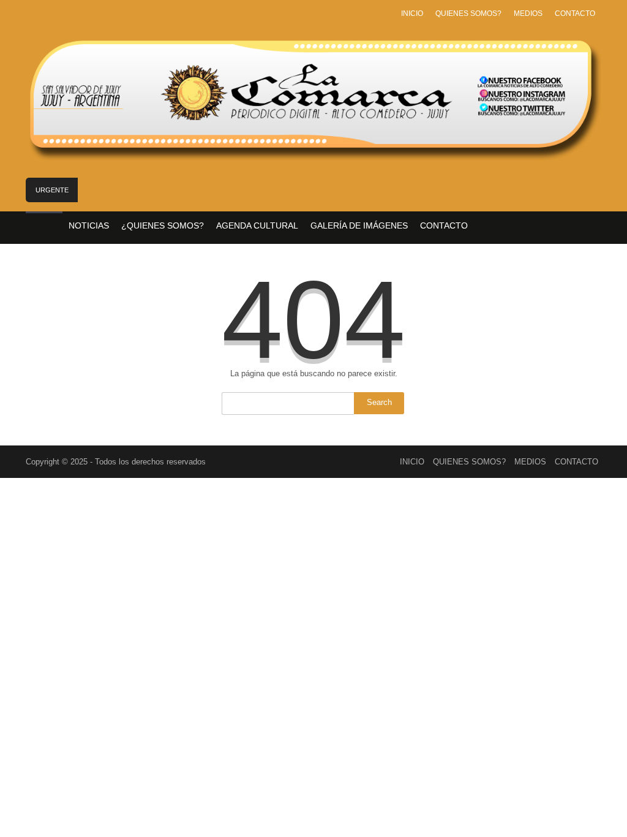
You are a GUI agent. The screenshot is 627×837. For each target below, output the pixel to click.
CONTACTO (575, 13)
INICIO (412, 13)
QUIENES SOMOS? (468, 13)
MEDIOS (528, 13)
